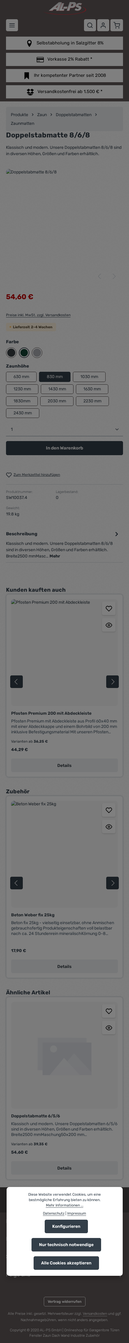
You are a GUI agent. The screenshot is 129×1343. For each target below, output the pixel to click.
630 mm (21, 376)
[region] (64, 227)
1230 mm (22, 389)
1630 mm (92, 389)
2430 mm (23, 413)
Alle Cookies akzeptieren (66, 1263)
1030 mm (89, 376)
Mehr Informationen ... (64, 1205)
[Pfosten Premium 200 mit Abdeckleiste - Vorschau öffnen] (109, 625)
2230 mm (92, 401)
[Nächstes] (113, 276)
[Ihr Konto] (103, 25)
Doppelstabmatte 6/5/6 (35, 1116)
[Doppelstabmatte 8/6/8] (64, 227)
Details (64, 765)
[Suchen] (90, 25)
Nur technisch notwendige (66, 1244)
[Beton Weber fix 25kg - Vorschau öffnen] (109, 826)
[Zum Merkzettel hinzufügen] (109, 608)
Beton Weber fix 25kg (33, 915)
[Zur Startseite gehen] (64, 8)
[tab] (63, 544)
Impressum (76, 1213)
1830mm (22, 401)
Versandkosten (95, 1313)
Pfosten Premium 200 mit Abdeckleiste (51, 713)
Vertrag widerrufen (65, 1301)
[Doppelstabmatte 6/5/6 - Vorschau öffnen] (109, 1027)
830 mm (55, 376)
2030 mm (57, 401)
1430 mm (57, 389)
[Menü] (12, 25)
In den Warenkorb (64, 448)
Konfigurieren (66, 1226)
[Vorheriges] (100, 276)
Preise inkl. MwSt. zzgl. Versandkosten (38, 315)
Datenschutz (53, 1213)
